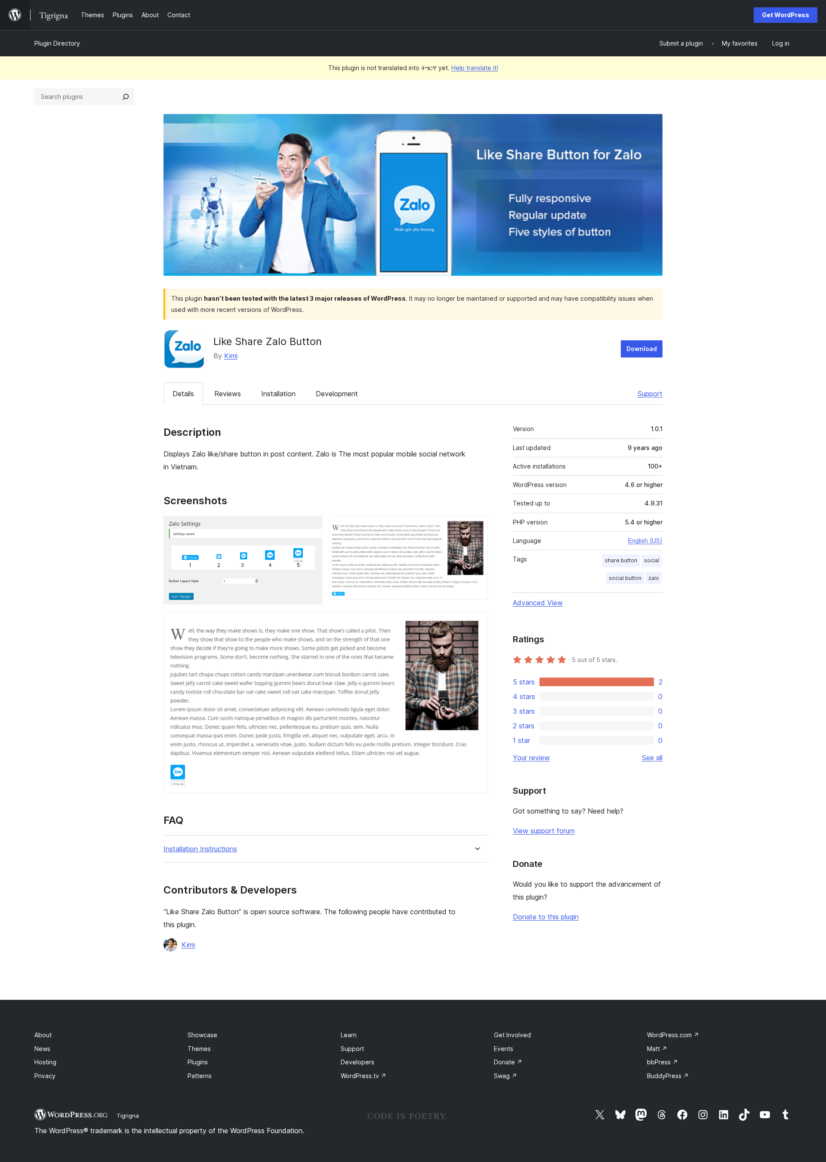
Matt (657, 1048)
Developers (357, 1062)
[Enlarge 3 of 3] (476, 623)
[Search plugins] (125, 96)
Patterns (200, 1075)
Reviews (227, 393)
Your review (531, 757)
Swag (505, 1075)
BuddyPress (668, 1075)
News (42, 1048)
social (651, 560)
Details (183, 393)
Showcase (202, 1035)
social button (625, 578)
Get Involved (512, 1035)
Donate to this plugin (546, 916)
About (43, 1035)
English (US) (645, 540)
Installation (278, 393)
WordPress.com (673, 1035)
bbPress (662, 1062)
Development (337, 393)
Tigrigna (128, 1115)
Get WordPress (785, 14)
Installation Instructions (200, 849)
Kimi (230, 355)
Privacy (44, 1075)
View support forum (544, 830)
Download (641, 348)
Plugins (198, 1062)
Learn (349, 1035)
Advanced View (538, 602)
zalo (653, 578)
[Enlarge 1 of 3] (310, 527)
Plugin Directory (57, 43)
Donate (508, 1062)
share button (621, 560)
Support (650, 393)
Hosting (45, 1062)
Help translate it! (474, 67)
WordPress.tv (363, 1075)
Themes (199, 1048)
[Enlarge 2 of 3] (476, 527)
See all (652, 757)
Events (503, 1048)
